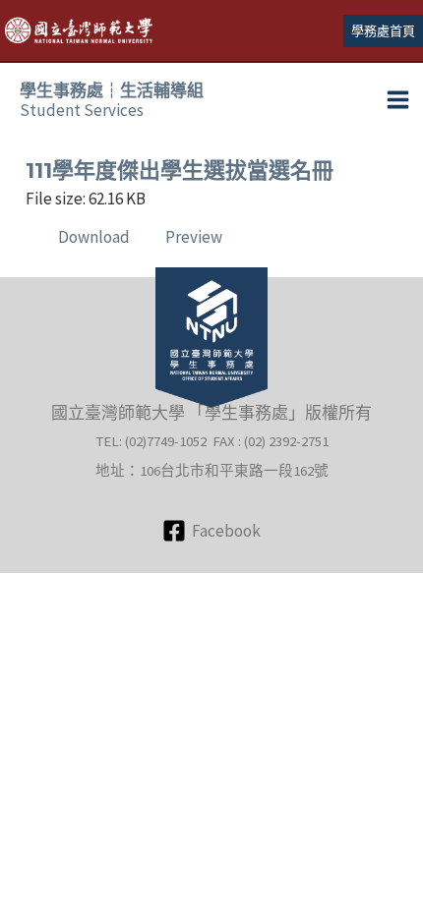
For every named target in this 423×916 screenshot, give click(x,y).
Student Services (112, 100)
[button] (383, 31)
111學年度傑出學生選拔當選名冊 (179, 170)
